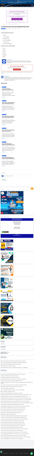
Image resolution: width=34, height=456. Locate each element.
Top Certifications (5, 453)
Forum (16, 453)
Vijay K (3, 132)
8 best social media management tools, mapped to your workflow (11, 393)
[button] (31, 453)
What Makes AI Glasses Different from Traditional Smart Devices (11, 386)
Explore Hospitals (17, 69)
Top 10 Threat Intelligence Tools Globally (7, 388)
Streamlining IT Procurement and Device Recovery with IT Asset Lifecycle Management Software (17, 402)
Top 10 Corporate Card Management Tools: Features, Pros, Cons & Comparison (14, 432)
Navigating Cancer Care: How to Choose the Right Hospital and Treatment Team (14, 396)
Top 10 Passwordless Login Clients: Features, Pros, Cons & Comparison (12, 389)
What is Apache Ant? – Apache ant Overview (8, 365)
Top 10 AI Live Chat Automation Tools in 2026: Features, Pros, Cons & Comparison (8, 103)
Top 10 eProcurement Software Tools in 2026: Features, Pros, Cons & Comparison (8, 117)
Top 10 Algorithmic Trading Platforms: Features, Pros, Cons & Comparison (13, 407)
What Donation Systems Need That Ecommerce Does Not (10, 377)
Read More (4, 110)
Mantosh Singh (8, 28)
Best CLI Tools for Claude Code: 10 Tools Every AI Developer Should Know (13, 409)
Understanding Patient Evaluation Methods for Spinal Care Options (12, 427)
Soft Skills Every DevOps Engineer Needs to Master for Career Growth (12, 420)
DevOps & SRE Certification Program (10, 1)
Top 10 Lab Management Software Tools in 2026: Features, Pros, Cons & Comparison (8, 144)
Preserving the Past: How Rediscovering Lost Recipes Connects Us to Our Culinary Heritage (16, 399)
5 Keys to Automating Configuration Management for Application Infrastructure (14, 362)
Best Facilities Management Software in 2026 (8, 414)
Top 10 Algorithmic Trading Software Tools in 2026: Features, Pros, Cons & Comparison (15, 406)
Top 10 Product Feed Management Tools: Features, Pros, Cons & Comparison (13, 435)
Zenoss (2, 73)
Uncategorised (3, 28)
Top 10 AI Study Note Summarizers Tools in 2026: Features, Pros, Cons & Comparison (7, 90)
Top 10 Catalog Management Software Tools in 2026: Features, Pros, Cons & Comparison (8, 158)
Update (20, 453)
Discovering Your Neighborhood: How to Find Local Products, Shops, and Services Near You (16, 394)
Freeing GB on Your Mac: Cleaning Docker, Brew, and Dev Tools (11, 412)
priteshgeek (3, 91)
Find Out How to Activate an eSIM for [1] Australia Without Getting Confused (13, 417)
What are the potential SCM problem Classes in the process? (11, 364)
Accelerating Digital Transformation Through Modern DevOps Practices (12, 422)
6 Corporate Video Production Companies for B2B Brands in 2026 (11, 380)
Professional (26, 453)
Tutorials (11, 453)
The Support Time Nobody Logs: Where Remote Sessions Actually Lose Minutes (14, 415)
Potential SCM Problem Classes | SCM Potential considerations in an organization (14, 367)
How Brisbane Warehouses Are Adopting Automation (9, 375)
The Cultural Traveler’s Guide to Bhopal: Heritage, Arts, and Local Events (13, 425)
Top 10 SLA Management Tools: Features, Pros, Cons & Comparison (12, 438)
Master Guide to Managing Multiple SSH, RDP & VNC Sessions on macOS (13, 374)
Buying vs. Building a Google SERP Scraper (8, 391)
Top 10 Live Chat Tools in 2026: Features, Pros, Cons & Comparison (8, 131)
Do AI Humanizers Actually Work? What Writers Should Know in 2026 (12, 404)
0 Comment (18, 28)
